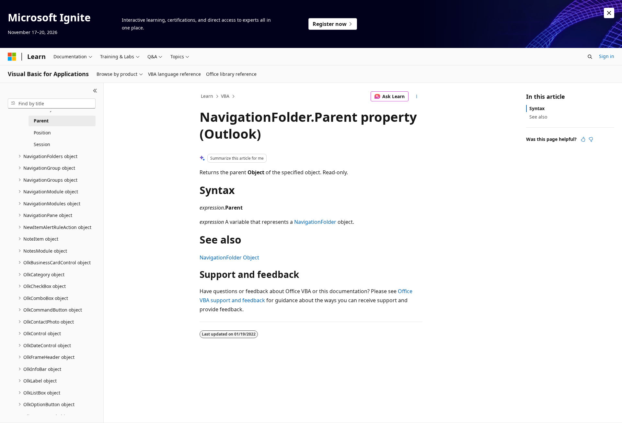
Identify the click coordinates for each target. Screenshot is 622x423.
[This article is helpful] (583, 139)
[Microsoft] (12, 56)
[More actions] (416, 96)
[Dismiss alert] (609, 13)
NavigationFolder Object (229, 257)
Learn (207, 96)
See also (538, 117)
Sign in (606, 56)
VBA (225, 96)
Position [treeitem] (42, 133)
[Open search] (589, 57)
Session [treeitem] (42, 144)
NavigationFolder (315, 221)
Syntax (537, 108)
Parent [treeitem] (41, 121)
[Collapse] (95, 91)
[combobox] (52, 103)
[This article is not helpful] (591, 139)
